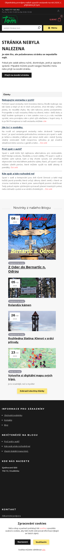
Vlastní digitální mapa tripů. (16, 451)
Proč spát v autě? (11, 441)
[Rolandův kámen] (32, 288)
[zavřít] (60, 3)
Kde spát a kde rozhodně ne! (17, 446)
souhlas (43, 528)
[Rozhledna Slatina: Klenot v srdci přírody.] (32, 321)
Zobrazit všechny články (32, 391)
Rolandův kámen (19, 305)
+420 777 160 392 (12, 10)
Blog (6, 425)
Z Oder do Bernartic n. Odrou (27, 269)
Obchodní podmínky (13, 415)
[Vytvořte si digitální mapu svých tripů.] (32, 358)
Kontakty (8, 420)
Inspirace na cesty (17, 263)
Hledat (39, 28)
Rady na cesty (15, 371)
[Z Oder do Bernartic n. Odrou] (32, 237)
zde (44, 121)
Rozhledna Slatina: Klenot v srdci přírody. (31, 340)
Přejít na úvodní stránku (17, 75)
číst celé (43, 143)
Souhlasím (41, 542)
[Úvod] (13, 19)
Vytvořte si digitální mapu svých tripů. (30, 377)
